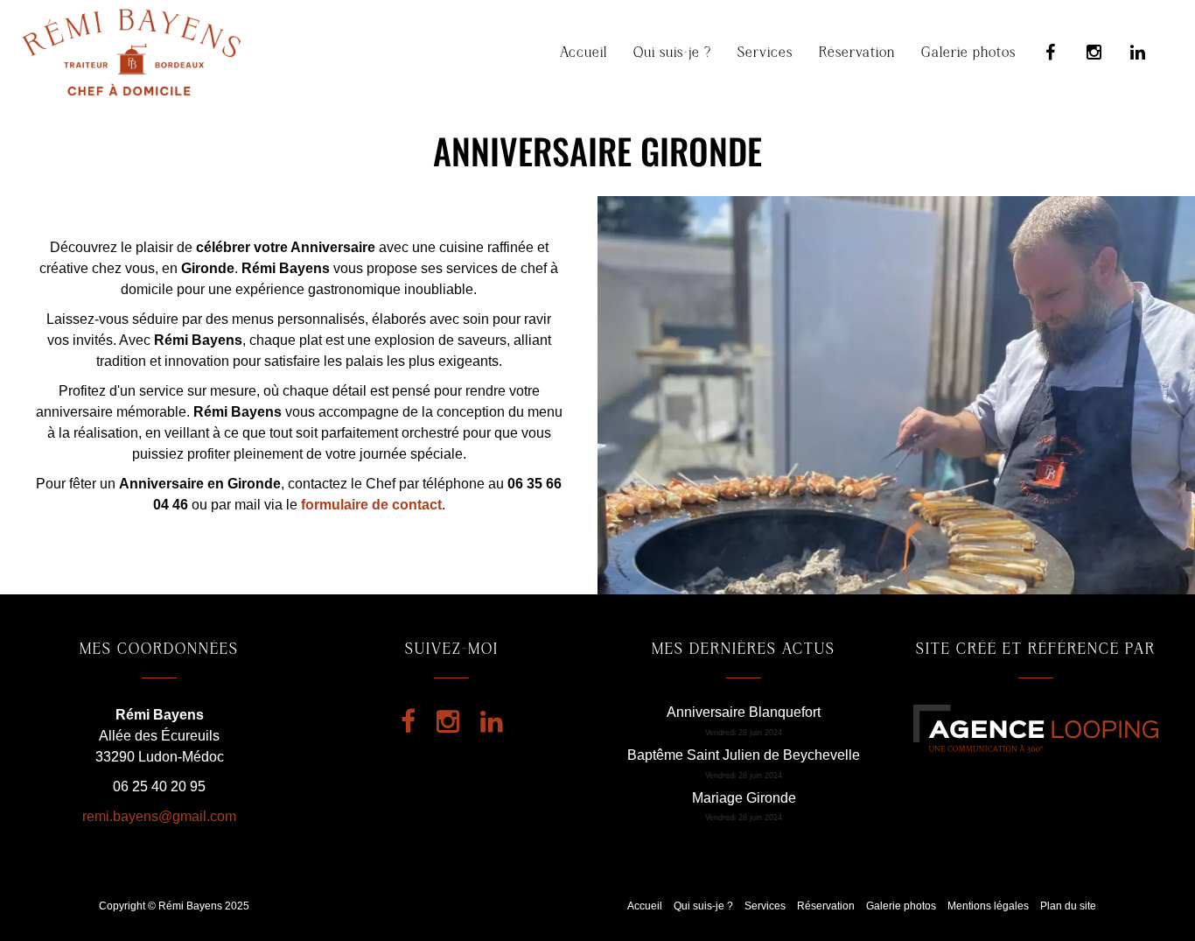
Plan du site (1068, 906)
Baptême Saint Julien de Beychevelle (743, 755)
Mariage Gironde (744, 797)
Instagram (1094, 52)
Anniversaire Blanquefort (744, 712)
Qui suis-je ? (672, 53)
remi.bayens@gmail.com (159, 816)
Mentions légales (988, 906)
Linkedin (1138, 52)
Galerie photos (968, 53)
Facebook (1051, 52)
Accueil (583, 53)
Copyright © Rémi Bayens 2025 (174, 906)
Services (765, 53)
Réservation (857, 53)
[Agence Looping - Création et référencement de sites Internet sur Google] (1036, 728)
